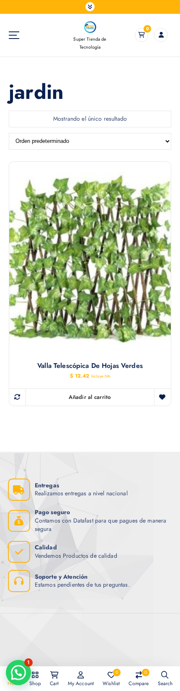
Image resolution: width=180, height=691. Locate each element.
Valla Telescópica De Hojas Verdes (90, 366)
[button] (18, 672)
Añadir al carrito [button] (90, 397)
